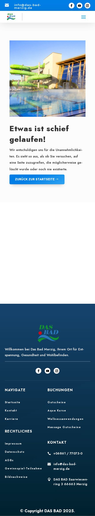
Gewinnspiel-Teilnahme (23, 468)
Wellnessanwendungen (66, 419)
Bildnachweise (16, 477)
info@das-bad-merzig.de (64, 466)
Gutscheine (57, 402)
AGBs (9, 460)
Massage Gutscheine (64, 427)
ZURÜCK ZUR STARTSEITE (35, 179)
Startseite (13, 402)
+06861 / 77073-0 (67, 453)
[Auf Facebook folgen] (71, 5)
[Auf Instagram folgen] (87, 5)
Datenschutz (15, 452)
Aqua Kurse (57, 411)
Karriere (11, 419)
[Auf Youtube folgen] (79, 5)
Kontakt (11, 411)
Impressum (13, 444)
